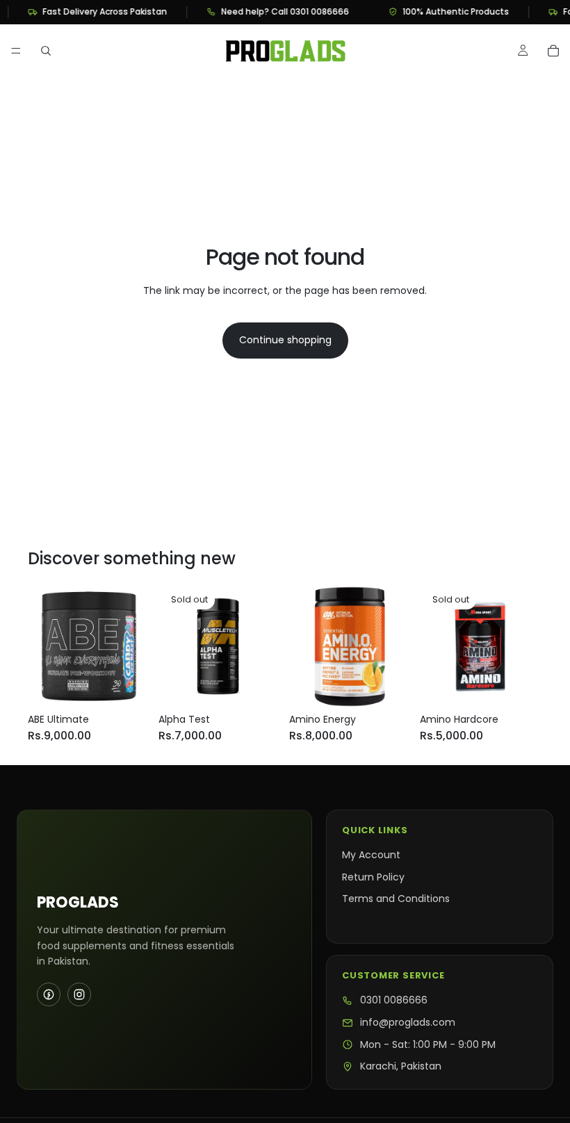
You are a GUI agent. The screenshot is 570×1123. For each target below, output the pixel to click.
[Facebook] (48, 994)
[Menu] (16, 51)
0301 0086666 (393, 1000)
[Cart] (553, 50)
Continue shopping (285, 340)
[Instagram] (79, 994)
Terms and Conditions (396, 898)
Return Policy (373, 877)
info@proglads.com (407, 1022)
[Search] (46, 50)
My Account (371, 855)
